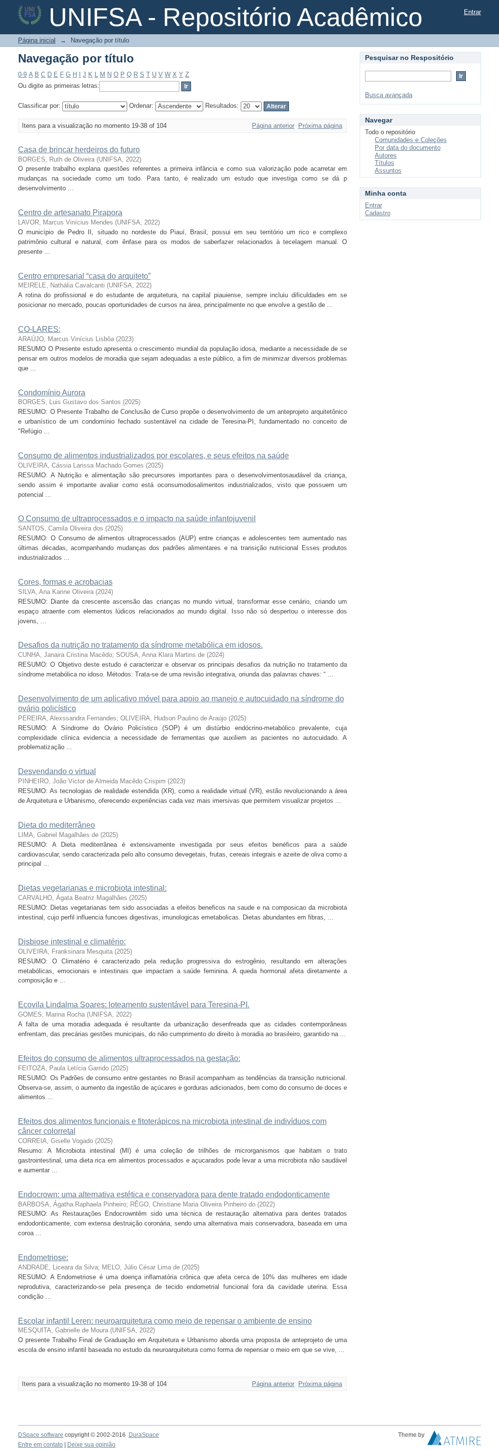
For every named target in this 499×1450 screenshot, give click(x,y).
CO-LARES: (39, 329)
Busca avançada (388, 95)
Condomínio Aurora (51, 392)
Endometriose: (43, 1257)
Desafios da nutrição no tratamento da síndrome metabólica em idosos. (140, 645)
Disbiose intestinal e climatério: (72, 942)
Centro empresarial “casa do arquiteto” (84, 276)
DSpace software (40, 1434)
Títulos (384, 162)
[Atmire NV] (454, 1440)
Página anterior (273, 125)
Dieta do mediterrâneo (56, 825)
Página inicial (37, 40)
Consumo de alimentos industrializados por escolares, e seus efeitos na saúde (153, 455)
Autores (386, 155)
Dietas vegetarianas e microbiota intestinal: (92, 888)
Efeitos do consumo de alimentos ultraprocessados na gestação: (129, 1058)
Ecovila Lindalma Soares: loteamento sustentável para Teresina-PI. (134, 1005)
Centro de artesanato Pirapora (70, 212)
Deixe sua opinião (91, 1444)
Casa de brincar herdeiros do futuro (79, 149)
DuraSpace (144, 1434)
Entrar (472, 12)
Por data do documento (408, 147)
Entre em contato (40, 1444)
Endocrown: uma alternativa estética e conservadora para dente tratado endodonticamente (174, 1194)
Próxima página (320, 125)
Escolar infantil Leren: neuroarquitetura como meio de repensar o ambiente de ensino (165, 1321)
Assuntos (388, 170)
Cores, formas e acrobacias (65, 582)
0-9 (22, 74)
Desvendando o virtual (57, 771)
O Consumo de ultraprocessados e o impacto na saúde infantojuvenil (137, 518)
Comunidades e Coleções (411, 139)
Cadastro (377, 213)
